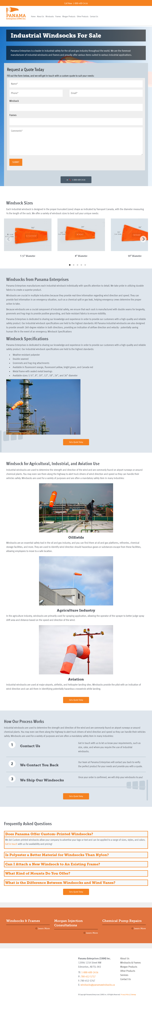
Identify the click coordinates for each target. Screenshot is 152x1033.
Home (33, 17)
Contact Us (94, 17)
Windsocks (50, 17)
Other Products (82, 17)
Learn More (43, 928)
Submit (15, 162)
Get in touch (11, 844)
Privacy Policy (125, 995)
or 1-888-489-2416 (76, 180)
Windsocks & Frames (130, 962)
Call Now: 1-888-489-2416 (76, 3)
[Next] (143, 239)
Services (124, 975)
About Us (40, 17)
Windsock (14, 101)
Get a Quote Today (76, 442)
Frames (58, 17)
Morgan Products (68, 17)
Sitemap (133, 995)
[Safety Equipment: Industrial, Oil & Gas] (16, 13)
